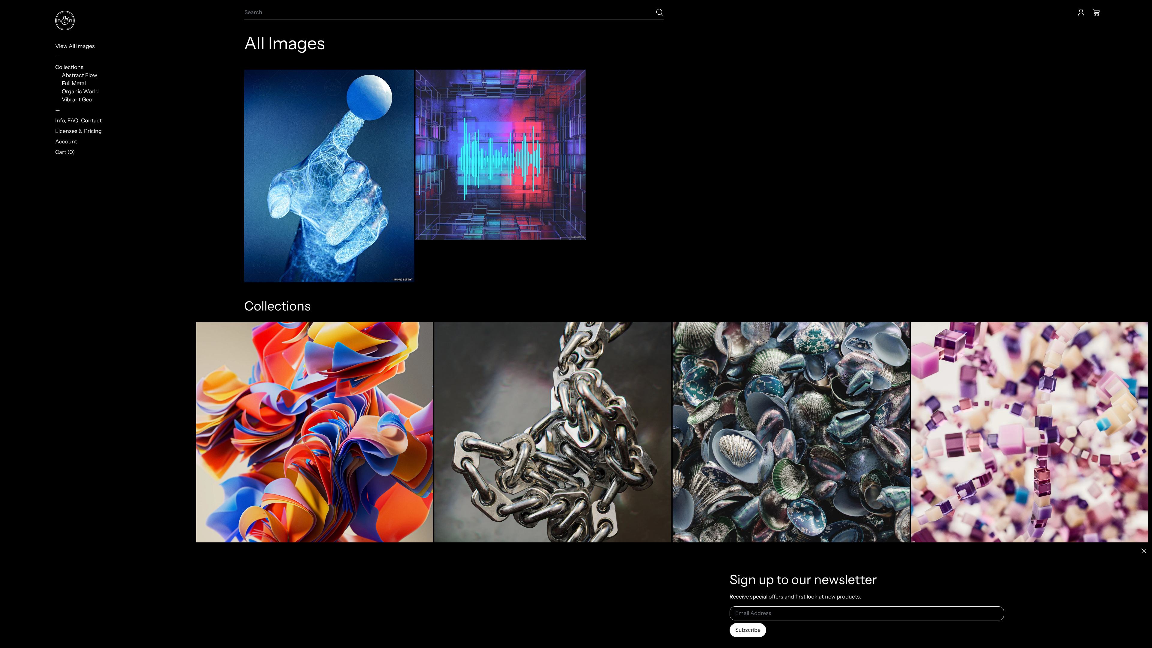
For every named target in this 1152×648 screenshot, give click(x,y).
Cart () (65, 152)
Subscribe (747, 630)
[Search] (660, 12)
